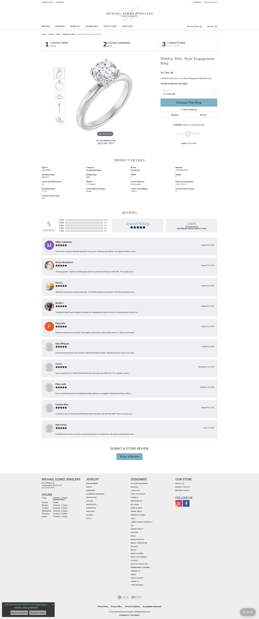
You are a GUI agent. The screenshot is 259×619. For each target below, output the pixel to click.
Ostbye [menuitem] (134, 560)
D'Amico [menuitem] (134, 497)
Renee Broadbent (64, 262)
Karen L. (59, 283)
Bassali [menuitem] (135, 487)
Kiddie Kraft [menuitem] (137, 529)
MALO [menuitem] (133, 536)
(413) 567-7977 (106, 143)
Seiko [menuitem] (133, 574)
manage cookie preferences (26, 607)
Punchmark (135, 615)
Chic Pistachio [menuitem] (138, 494)
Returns (203, 115)
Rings (58, 34)
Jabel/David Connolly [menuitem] (142, 522)
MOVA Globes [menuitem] (137, 553)
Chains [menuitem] (89, 501)
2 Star (61, 228)
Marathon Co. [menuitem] (138, 539)
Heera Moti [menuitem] (136, 511)
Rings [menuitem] (89, 487)
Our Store (110, 26)
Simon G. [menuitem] (135, 581)
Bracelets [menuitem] (91, 504)
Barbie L (59, 303)
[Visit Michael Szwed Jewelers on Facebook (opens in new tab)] (186, 503)
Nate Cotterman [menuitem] (139, 557)
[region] (105, 96)
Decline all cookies (19, 613)
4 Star (61, 223)
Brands (60, 26)
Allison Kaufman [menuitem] (139, 483)
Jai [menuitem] (132, 525)
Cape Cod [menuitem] (135, 490)
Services (127, 26)
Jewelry (75, 26)
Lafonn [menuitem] (134, 532)
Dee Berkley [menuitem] (137, 501)
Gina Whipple (62, 344)
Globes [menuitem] (89, 515)
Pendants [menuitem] (91, 508)
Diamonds (92, 26)
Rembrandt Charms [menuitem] (140, 567)
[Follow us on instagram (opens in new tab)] (178, 503)
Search (53, 46)
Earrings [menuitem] (90, 490)
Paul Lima (60, 323)
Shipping (174, 115)
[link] (59, 2)
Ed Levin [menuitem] (135, 504)
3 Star (61, 225)
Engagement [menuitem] (92, 483)
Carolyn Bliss (61, 404)
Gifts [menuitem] (89, 518)
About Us (180, 483)
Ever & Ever (135, 170)
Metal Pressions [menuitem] (139, 543)
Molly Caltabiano (63, 242)
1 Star (61, 231)
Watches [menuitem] (90, 511)
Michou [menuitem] (134, 546)
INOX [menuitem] (133, 518)
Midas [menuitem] (134, 550)
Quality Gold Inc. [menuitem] (140, 564)
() (106, 220)
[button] (47, 2)
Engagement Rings (69, 34)
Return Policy (182, 490)
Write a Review (129, 456)
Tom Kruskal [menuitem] (137, 585)
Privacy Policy (182, 487)
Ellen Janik (60, 384)
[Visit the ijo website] (136, 597)
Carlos (58, 364)
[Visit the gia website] (123, 597)
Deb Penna (61, 425)
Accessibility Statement (152, 606)
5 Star (61, 220)
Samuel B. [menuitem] (135, 571)
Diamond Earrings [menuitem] (95, 494)
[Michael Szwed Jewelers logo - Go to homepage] (129, 14)
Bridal (46, 26)
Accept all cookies (37, 613)
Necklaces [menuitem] (91, 497)
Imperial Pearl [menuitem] (138, 515)
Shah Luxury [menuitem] (137, 578)
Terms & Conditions (132, 606)
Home (44, 34)
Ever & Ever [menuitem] (136, 508)
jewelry (51, 34)
